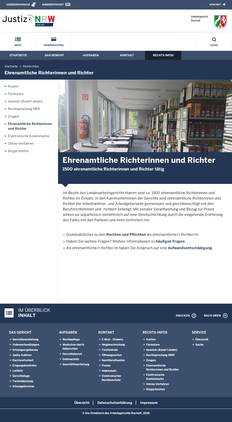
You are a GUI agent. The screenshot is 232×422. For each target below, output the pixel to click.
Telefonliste (110, 350)
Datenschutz (71, 359)
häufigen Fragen (170, 241)
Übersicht (201, 339)
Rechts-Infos (163, 55)
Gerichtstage (21, 376)
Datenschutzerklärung (114, 403)
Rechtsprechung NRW (24, 109)
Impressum (109, 371)
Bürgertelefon (18, 151)
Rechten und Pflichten (126, 234)
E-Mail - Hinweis (112, 339)
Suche (214, 45)
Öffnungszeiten (112, 355)
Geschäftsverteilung (76, 364)
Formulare (16, 94)
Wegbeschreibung (113, 344)
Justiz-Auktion (21, 355)
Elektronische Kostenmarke (28, 136)
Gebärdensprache (18, 4)
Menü (17, 45)
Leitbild (17, 371)
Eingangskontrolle (24, 365)
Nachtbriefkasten (113, 360)
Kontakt (215, 4)
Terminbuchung (53, 45)
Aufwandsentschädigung (190, 248)
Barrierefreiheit (53, 4)
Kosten (13, 86)
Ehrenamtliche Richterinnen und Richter (30, 126)
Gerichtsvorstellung (25, 339)
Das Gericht (54, 55)
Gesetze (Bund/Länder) (25, 101)
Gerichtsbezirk (72, 354)
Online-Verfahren (21, 143)
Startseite (18, 55)
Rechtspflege (71, 339)
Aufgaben (91, 55)
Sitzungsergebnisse (25, 350)
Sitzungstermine (23, 386)
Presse (106, 365)
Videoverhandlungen (25, 344)
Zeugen (13, 116)
